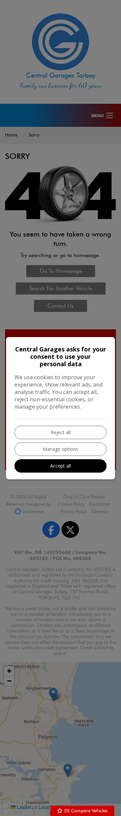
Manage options (60, 449)
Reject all (61, 432)
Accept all (60, 466)
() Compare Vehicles (85, 811)
